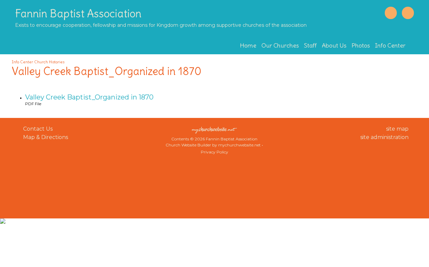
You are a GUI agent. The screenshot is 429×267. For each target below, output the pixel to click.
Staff (310, 45)
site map (397, 129)
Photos (361, 45)
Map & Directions (44, 137)
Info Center (390, 45)
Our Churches (280, 45)
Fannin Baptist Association (78, 13)
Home (248, 45)
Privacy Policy (214, 151)
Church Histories (49, 61)
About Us (334, 45)
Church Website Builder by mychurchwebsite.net (213, 144)
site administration (384, 137)
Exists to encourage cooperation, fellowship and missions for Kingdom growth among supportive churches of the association (161, 25)
